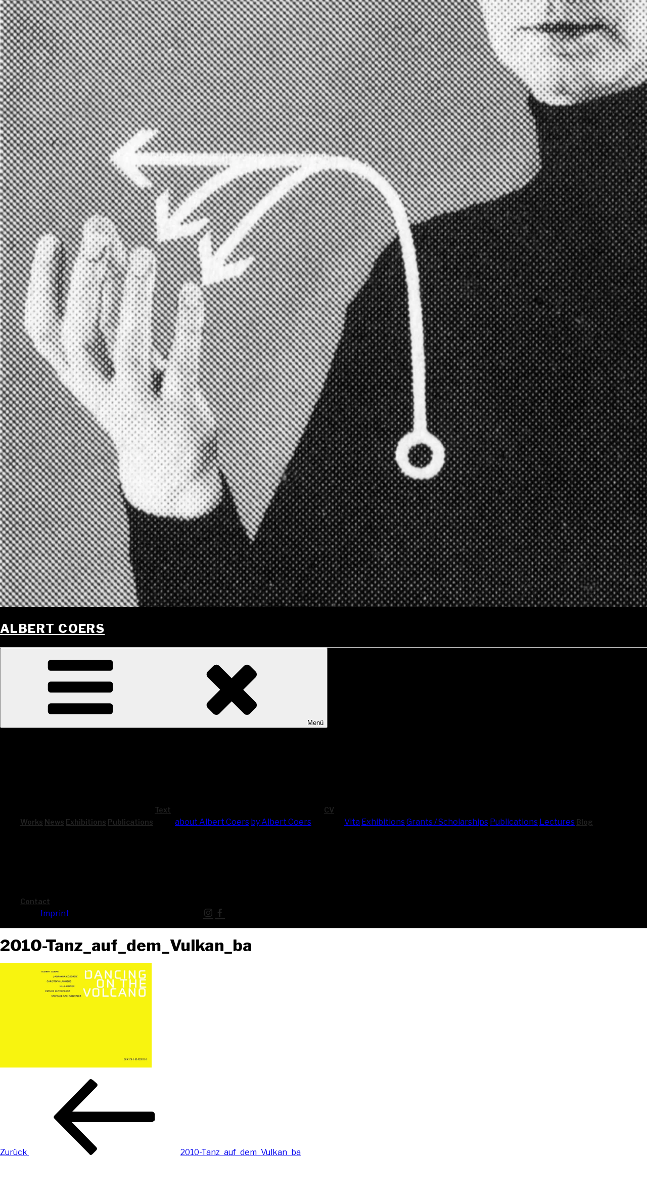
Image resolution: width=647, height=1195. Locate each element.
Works (31, 822)
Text (163, 809)
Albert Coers (52, 628)
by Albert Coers (281, 822)
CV (329, 809)
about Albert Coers (212, 822)
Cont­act (35, 901)
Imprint (54, 913)
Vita (352, 822)
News (54, 822)
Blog (584, 822)
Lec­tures (557, 822)
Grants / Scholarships (447, 822)
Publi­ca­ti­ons (130, 822)
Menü (315, 723)
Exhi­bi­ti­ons (86, 822)
